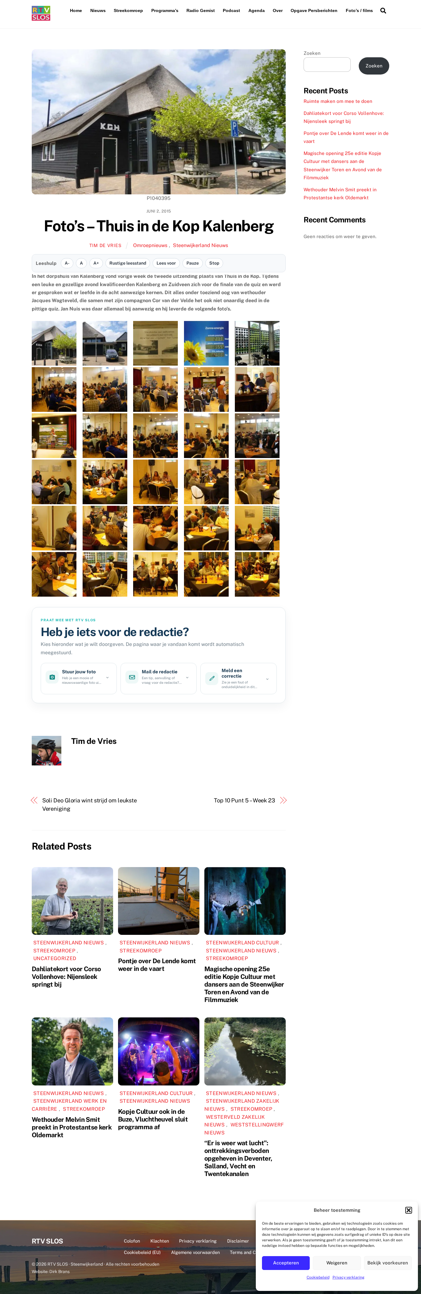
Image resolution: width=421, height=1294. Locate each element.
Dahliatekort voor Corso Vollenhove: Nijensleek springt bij (66, 976)
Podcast (231, 10)
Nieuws (98, 10)
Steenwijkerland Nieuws (200, 245)
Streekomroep (128, 10)
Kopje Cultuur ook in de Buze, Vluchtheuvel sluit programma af (153, 1119)
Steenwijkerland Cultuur (242, 943)
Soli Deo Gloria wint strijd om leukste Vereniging (89, 804)
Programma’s (164, 10)
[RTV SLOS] (41, 18)
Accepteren (286, 1262)
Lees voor (166, 263)
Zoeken (312, 53)
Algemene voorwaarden (195, 1252)
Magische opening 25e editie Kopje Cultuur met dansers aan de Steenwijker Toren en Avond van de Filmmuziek (244, 984)
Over (278, 10)
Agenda (256, 10)
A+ (96, 263)
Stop (214, 263)
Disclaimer (238, 1240)
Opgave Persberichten (314, 10)
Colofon (132, 1240)
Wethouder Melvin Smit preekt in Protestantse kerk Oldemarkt (72, 1127)
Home (76, 10)
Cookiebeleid (318, 1277)
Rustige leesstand (127, 263)
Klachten (159, 1240)
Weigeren (336, 1262)
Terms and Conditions (252, 1252)
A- (67, 263)
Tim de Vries (105, 245)
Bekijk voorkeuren (387, 1262)
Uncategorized (54, 958)
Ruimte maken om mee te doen (338, 101)
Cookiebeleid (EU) (142, 1252)
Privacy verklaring (348, 1277)
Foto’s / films (359, 10)
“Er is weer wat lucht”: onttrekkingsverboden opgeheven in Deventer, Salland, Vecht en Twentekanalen (238, 1158)
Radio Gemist (200, 10)
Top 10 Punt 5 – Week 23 (244, 800)
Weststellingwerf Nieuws (244, 1129)
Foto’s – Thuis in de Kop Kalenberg (158, 226)
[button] (409, 1210)
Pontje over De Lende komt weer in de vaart (157, 964)
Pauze (192, 263)
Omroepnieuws (150, 245)
